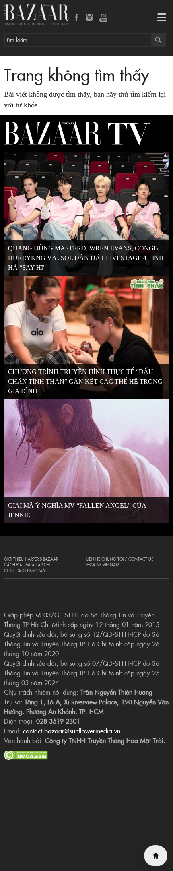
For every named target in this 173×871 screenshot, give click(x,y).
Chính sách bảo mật (25, 570)
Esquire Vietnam (102, 565)
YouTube (103, 18)
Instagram (90, 18)
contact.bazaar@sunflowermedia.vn (71, 730)
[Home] (155, 855)
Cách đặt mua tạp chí (27, 565)
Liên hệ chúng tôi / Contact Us (119, 559)
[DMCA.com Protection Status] (26, 753)
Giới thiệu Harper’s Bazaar (31, 559)
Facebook (77, 18)
